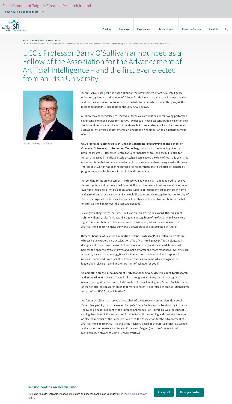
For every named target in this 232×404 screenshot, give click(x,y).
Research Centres (191, 29)
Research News (166, 29)
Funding (107, 29)
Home (25, 40)
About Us (213, 29)
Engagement (144, 29)
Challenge (124, 29)
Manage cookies (190, 392)
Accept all (164, 392)
